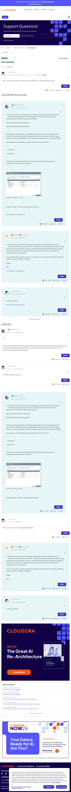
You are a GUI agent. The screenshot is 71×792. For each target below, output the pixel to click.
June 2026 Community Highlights (12, 694)
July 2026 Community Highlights (12, 689)
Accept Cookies (61, 787)
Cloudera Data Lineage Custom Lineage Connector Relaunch (20, 699)
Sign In (5, 17)
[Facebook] (2, 773)
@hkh (10, 244)
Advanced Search (8, 40)
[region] (39, 779)
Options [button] (5, 52)
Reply (65, 86)
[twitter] (6, 773)
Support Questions (18, 47)
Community (28, 9)
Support (51, 9)
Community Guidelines (25, 766)
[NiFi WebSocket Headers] (69, 319)
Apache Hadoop (4, 788)
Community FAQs (43, 766)
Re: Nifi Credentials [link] (31, 47)
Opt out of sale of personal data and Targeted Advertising (21, 787)
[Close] (67, 770)
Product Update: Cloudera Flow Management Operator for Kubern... (22, 704)
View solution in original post (15, 214)
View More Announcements (35, 713)
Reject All (48, 787)
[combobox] (44, 36)
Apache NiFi (10, 67)
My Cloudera (6, 771)
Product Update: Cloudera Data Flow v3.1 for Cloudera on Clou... (21, 708)
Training (36, 9)
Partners (43, 9)
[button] (68, 78)
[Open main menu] (69, 17)
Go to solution (63, 58)
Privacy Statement (56, 782)
